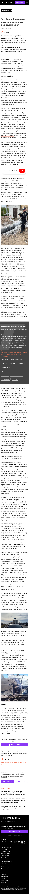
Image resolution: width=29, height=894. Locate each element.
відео (23, 469)
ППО (3, 762)
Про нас (3, 847)
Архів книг (4, 882)
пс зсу (3, 765)
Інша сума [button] (5, 367)
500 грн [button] (12, 363)
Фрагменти (4, 851)
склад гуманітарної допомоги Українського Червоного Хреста (13, 133)
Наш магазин (4, 876)
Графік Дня (4, 878)
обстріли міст (22, 762)
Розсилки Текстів (5, 853)
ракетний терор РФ (11, 762)
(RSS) (6, 849)
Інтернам (3, 871)
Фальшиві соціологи (6, 865)
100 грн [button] (4, 363)
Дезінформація (5, 867)
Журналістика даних (6, 861)
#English (3, 857)
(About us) (8, 847)
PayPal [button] (15, 379)
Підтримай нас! (5, 874)
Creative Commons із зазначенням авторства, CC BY (16, 887)
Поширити (6, 32)
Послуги (3, 863)
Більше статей (6, 788)
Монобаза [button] (5, 379)
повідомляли (15, 257)
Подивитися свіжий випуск (14, 835)
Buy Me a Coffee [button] (16, 375)
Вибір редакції (5, 855)
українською (11, 888)
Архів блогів (4, 880)
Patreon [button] (5, 375)
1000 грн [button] (20, 363)
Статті (2, 849)
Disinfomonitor (5, 869)
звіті (9, 36)
